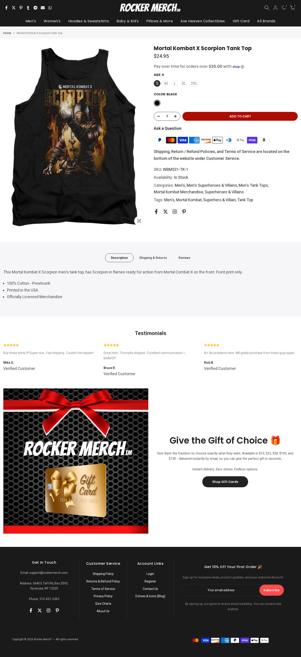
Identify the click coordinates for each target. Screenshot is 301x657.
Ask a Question (167, 128)
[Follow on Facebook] (156, 212)
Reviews (184, 258)
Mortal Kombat (189, 200)
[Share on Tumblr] (28, 7)
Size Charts (103, 603)
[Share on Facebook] (6, 7)
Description (119, 258)
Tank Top (245, 200)
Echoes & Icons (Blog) (150, 596)
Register (150, 581)
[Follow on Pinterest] (184, 212)
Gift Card (241, 21)
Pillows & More (159, 21)
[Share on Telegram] (35, 7)
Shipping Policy (103, 574)
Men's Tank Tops (253, 185)
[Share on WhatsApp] (50, 7)
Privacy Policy (103, 596)
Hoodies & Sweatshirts (88, 21)
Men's (31, 21)
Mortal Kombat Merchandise (178, 192)
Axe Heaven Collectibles (202, 21)
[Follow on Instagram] (174, 212)
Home (7, 33)
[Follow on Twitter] (165, 212)
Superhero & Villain (219, 200)
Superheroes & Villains (224, 192)
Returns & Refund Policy (103, 581)
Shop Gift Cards (225, 482)
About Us (103, 611)
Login (150, 574)
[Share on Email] (43, 7)
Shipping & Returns (153, 258)
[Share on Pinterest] (21, 7)
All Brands (266, 21)
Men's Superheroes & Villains (212, 185)
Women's (52, 21)
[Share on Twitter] (14, 7)
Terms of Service (103, 589)
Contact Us (150, 589)
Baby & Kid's (128, 21)
